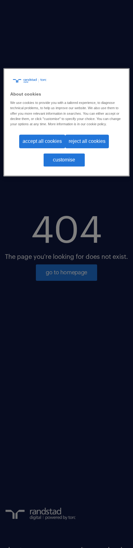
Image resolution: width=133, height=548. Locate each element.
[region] (66, 122)
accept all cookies (42, 141)
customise (64, 160)
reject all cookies (87, 141)
